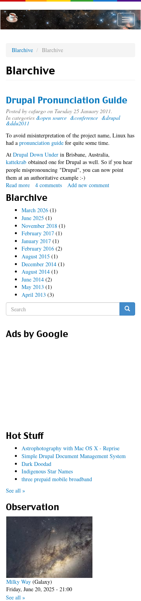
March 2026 (35, 210)
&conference (84, 117)
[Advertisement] (70, 382)
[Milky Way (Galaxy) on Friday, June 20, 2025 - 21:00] (49, 547)
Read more (18, 185)
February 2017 (38, 233)
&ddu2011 (17, 123)
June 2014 (33, 279)
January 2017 (36, 241)
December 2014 (39, 264)
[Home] (12, 17)
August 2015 (36, 256)
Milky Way (18, 581)
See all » (15, 490)
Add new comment (88, 185)
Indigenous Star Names (47, 471)
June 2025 (33, 218)
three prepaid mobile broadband (57, 479)
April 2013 (34, 294)
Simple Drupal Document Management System (74, 456)
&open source (51, 117)
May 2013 (33, 287)
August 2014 (36, 271)
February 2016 (38, 248)
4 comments (48, 185)
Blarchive (22, 50)
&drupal (110, 117)
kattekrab (16, 162)
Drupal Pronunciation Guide (66, 100)
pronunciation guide (41, 142)
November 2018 (39, 225)
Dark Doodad (36, 463)
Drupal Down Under (35, 154)
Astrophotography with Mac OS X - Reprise (70, 448)
